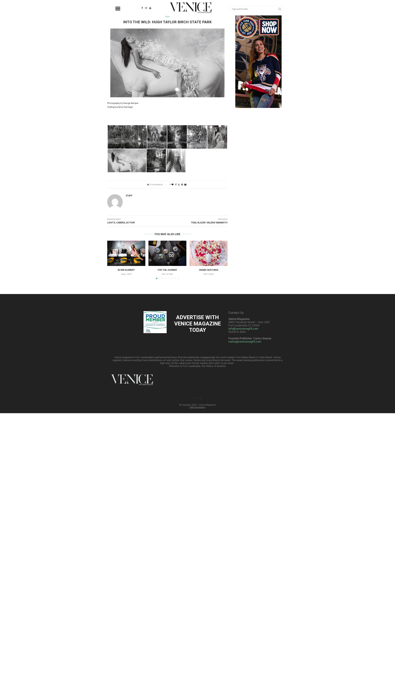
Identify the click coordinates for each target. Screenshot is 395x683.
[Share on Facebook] (176, 184)
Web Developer (197, 407)
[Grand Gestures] (208, 253)
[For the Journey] (167, 253)
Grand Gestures (208, 270)
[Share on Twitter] (179, 184)
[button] (111, 259)
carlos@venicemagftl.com (244, 341)
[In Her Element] (126, 253)
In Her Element (126, 270)
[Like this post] (172, 184)
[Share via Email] (185, 184)
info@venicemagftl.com (243, 328)
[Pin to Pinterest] (182, 184)
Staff (129, 195)
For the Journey (167, 270)
